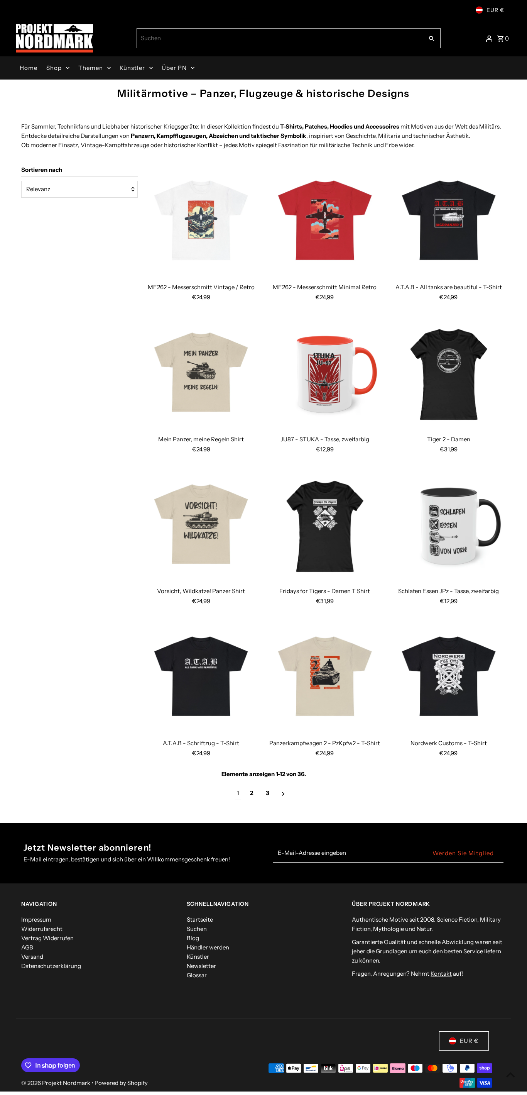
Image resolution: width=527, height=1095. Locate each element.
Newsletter (201, 966)
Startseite (200, 919)
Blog (193, 938)
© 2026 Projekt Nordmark (56, 1083)
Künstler (132, 67)
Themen (90, 67)
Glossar (197, 975)
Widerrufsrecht (41, 928)
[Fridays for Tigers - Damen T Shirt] (325, 527)
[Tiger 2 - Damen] (449, 374)
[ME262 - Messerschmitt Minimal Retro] (325, 222)
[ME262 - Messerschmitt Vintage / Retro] (201, 222)
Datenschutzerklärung (51, 966)
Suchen (197, 928)
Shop (54, 67)
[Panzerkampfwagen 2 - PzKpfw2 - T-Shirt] (325, 678)
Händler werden (208, 947)
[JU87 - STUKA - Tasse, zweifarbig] (325, 374)
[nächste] (283, 793)
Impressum (36, 919)
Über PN (174, 67)
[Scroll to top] (510, 1074)
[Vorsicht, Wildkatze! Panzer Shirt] (201, 527)
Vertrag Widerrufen (47, 938)
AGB (27, 947)
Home (28, 67)
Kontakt (441, 973)
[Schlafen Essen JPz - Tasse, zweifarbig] (449, 527)
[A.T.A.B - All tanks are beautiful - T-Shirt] (449, 222)
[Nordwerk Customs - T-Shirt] (449, 678)
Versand (32, 956)
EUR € (495, 10)
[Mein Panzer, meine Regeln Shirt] (201, 374)
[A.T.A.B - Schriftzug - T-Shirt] (201, 678)
